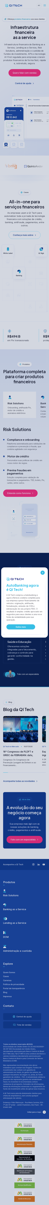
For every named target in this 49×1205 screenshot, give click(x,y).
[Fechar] (43, 573)
